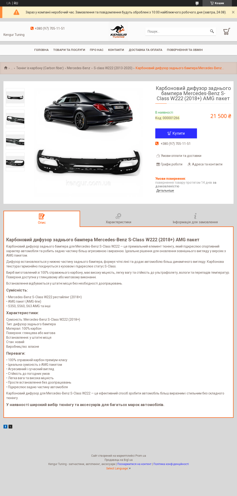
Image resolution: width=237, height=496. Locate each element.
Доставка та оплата (145, 50)
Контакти (116, 50)
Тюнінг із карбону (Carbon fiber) (40, 68)
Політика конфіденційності (171, 464)
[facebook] (5, 427)
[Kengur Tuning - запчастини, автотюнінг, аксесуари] (118, 31)
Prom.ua (140, 455)
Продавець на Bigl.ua (119, 460)
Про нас (96, 50)
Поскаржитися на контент (134, 464)
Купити (178, 133)
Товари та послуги (69, 50)
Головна (41, 50)
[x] (10, 427)
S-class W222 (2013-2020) (113, 68)
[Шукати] (212, 31)
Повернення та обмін (185, 50)
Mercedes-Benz (78, 68)
